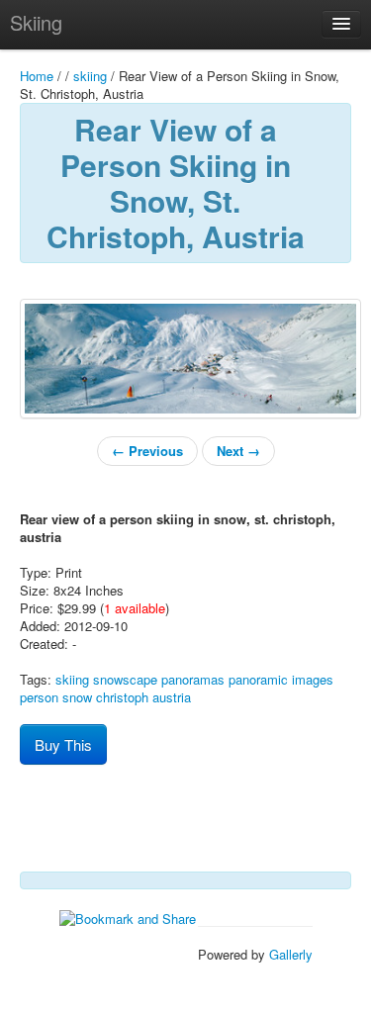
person (39, 697)
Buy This (63, 744)
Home (36, 75)
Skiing (36, 22)
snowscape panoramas (159, 679)
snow (77, 697)
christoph (122, 697)
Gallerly (291, 954)
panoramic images (281, 679)
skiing (90, 75)
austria (171, 697)
